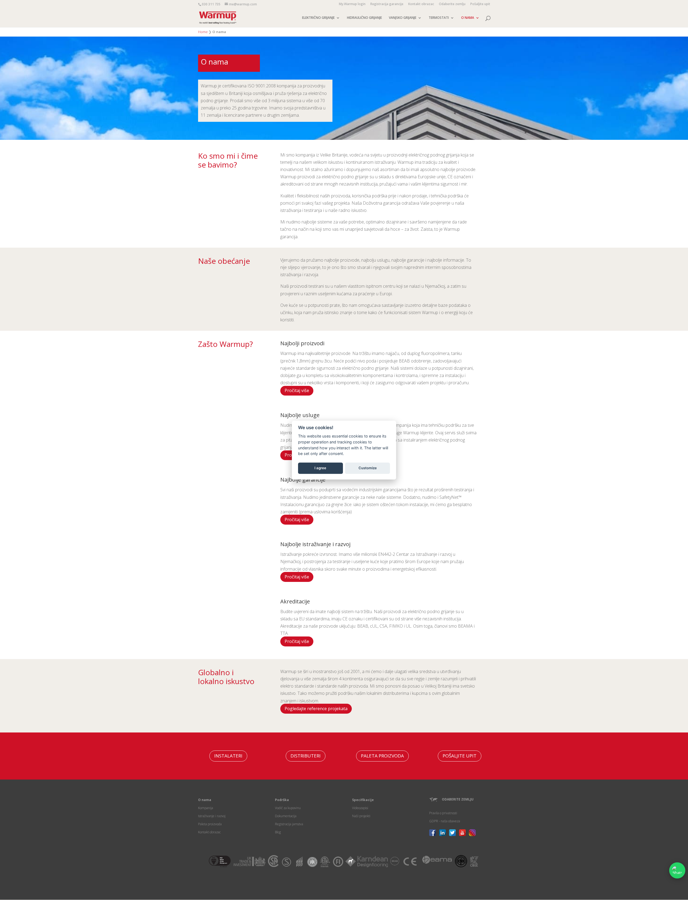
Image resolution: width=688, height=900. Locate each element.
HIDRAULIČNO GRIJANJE (364, 18)
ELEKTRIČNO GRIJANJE (318, 18)
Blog (278, 832)
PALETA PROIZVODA (382, 756)
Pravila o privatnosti (443, 813)
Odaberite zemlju (452, 4)
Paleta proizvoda (210, 824)
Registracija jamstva (289, 824)
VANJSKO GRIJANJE (402, 18)
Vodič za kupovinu (288, 808)
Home (203, 31)
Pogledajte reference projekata (316, 709)
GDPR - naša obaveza (444, 821)
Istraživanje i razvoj (211, 816)
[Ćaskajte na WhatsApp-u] (677, 870)
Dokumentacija (285, 816)
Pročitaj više (297, 390)
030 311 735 (211, 4)
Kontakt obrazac (421, 4)
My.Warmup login (352, 4)
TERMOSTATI (439, 18)
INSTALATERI (228, 756)
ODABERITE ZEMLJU (458, 799)
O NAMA (467, 18)
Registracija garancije (386, 4)
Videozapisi (360, 808)
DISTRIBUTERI (306, 756)
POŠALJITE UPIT (459, 756)
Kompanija (205, 808)
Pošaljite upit (480, 4)
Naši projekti (361, 816)
